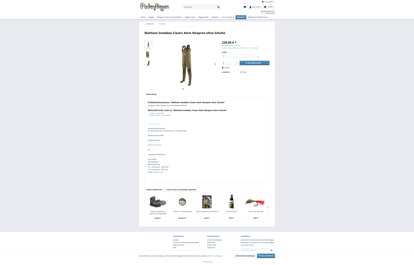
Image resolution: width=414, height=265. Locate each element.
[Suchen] (218, 7)
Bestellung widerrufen (268, 11)
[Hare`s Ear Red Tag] (256, 201)
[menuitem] (202, 7)
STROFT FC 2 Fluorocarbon (182, 211)
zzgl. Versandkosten (235, 45)
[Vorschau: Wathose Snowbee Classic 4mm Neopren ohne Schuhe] (148, 44)
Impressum (211, 248)
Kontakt (176, 240)
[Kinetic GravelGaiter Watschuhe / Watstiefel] (158, 201)
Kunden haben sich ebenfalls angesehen (181, 190)
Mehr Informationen (215, 256)
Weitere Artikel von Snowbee (159, 115)
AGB (174, 248)
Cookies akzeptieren (266, 256)
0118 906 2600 (156, 145)
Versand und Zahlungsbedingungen (186, 242)
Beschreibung (151, 94)
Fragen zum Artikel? (156, 113)
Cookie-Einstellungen (214, 240)
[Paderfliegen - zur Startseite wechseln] (154, 7)
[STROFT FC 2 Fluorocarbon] (182, 201)
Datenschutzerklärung (270, 12)
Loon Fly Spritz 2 (231, 211)
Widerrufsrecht (178, 245)
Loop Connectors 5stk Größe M (207, 211)
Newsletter (211, 242)
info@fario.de (158, 172)
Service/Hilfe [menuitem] (268, 2)
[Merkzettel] (245, 7)
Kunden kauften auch (154, 190)
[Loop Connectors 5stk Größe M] (207, 201)
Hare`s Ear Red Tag (256, 211)
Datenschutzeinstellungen (245, 256)
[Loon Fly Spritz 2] (231, 201)
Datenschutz (211, 245)
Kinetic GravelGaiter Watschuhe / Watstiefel (158, 212)
